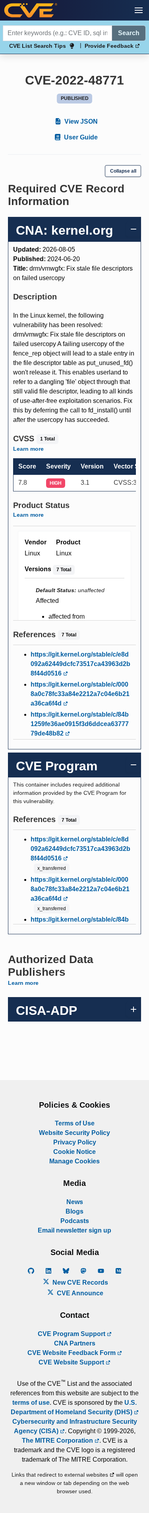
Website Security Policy (74, 1132)
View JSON (80, 121)
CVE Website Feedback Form (72, 1352)
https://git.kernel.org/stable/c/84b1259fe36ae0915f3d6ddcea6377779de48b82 (80, 724)
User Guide (80, 137)
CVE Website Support (72, 1362)
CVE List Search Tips (37, 46)
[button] (139, 10)
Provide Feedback (110, 46)
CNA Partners (74, 1343)
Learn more (28, 449)
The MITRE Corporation (58, 1440)
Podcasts (74, 1221)
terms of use (31, 1402)
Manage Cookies (74, 1161)
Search (128, 33)
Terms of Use (75, 1123)
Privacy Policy (74, 1142)
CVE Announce (79, 1293)
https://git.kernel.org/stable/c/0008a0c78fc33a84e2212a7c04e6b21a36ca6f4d (80, 694)
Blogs (74, 1211)
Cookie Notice (74, 1151)
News (74, 1202)
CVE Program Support (72, 1333)
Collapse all (123, 171)
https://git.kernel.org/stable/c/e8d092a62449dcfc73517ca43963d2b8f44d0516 (80, 664)
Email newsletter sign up (74, 1230)
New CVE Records (79, 1282)
